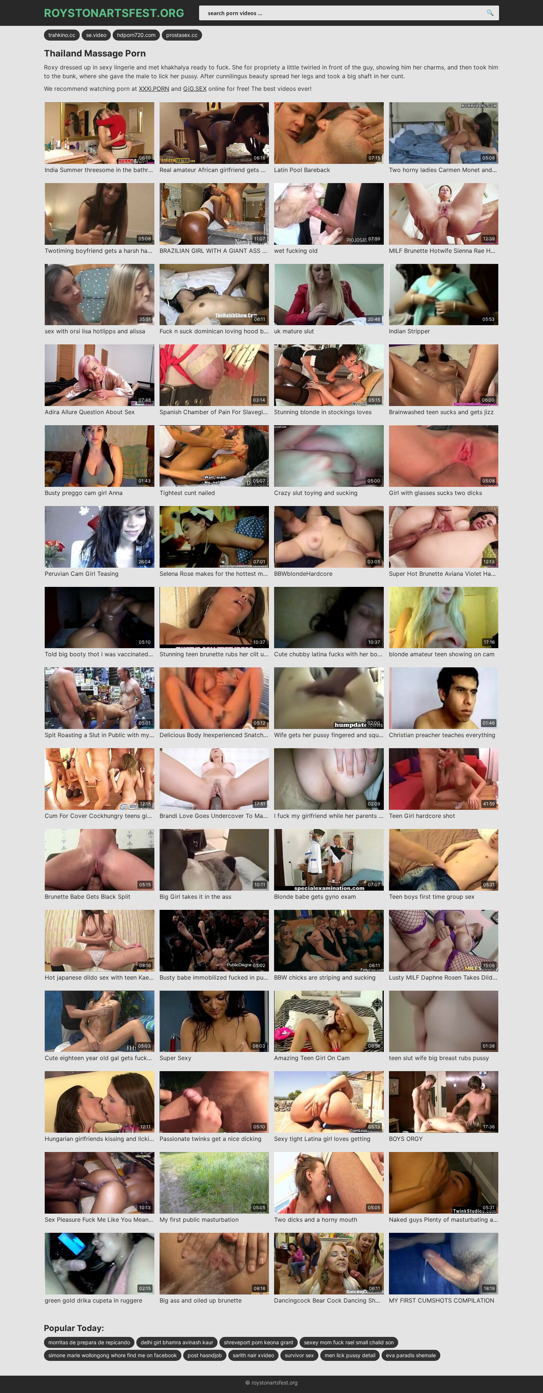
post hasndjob (205, 1355)
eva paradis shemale (411, 1355)
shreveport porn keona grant (258, 1342)
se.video (96, 35)
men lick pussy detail (350, 1355)
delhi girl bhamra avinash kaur (177, 1342)
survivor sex (299, 1355)
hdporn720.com (136, 35)
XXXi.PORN (154, 88)
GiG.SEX (194, 88)
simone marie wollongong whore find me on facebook (112, 1355)
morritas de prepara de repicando (89, 1342)
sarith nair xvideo (253, 1355)
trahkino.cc (61, 35)
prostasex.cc (182, 35)
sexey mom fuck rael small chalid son (349, 1342)
